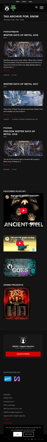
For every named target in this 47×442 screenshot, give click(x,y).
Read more (6, 70)
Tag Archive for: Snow (21, 16)
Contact (24, 1)
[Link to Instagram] (35, 439)
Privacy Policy (7, 423)
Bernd (16, 119)
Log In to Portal (23, 354)
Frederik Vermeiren (25, 119)
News (5, 37)
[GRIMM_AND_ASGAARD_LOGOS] (19, 7)
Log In (30, 1)
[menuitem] (18, 1)
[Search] (35, 7)
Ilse (15, 75)
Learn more (28, 434)
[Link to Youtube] (32, 439)
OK (18, 434)
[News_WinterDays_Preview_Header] (23, 148)
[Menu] (40, 7)
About (17, 1)
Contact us (6, 419)
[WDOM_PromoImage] (23, 49)
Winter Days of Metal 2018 (20, 35)
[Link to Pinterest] (38, 439)
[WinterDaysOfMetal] (23, 98)
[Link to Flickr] (42, 439)
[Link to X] (28, 439)
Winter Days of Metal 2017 (20, 84)
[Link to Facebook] (25, 439)
